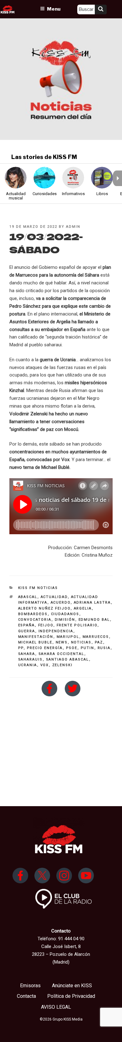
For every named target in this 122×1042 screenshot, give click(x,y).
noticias (81, 642)
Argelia (83, 608)
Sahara (26, 654)
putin (87, 648)
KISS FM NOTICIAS (38, 588)
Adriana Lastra (92, 602)
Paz (99, 642)
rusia (104, 648)
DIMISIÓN (65, 620)
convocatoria (35, 620)
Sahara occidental (61, 654)
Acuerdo (61, 602)
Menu (53, 9)
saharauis (30, 659)
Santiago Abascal (67, 659)
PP (21, 648)
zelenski (62, 665)
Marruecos (96, 637)
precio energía (45, 648)
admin (73, 227)
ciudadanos (65, 614)
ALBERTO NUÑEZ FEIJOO (44, 608)
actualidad (54, 597)
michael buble (35, 642)
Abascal (28, 597)
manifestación (35, 637)
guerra (26, 631)
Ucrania (27, 665)
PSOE (72, 648)
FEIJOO (45, 625)
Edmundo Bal (94, 620)
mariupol (68, 637)
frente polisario (77, 625)
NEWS (62, 642)
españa (26, 625)
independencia (56, 631)
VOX (44, 665)
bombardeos (33, 614)
